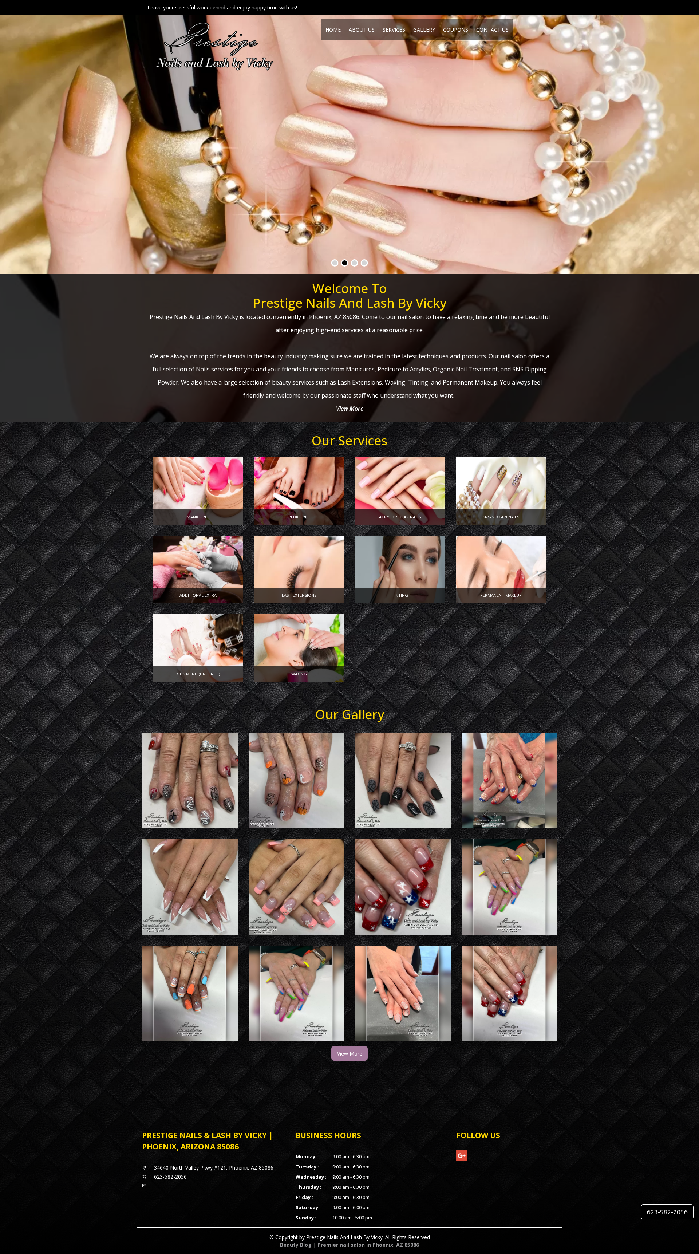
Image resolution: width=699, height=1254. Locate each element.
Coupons (455, 29)
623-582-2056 (667, 1212)
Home (333, 29)
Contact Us (492, 29)
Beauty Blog (296, 1244)
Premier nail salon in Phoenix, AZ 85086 (368, 1244)
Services (394, 29)
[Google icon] (461, 1155)
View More (349, 409)
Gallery (424, 29)
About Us (362, 29)
